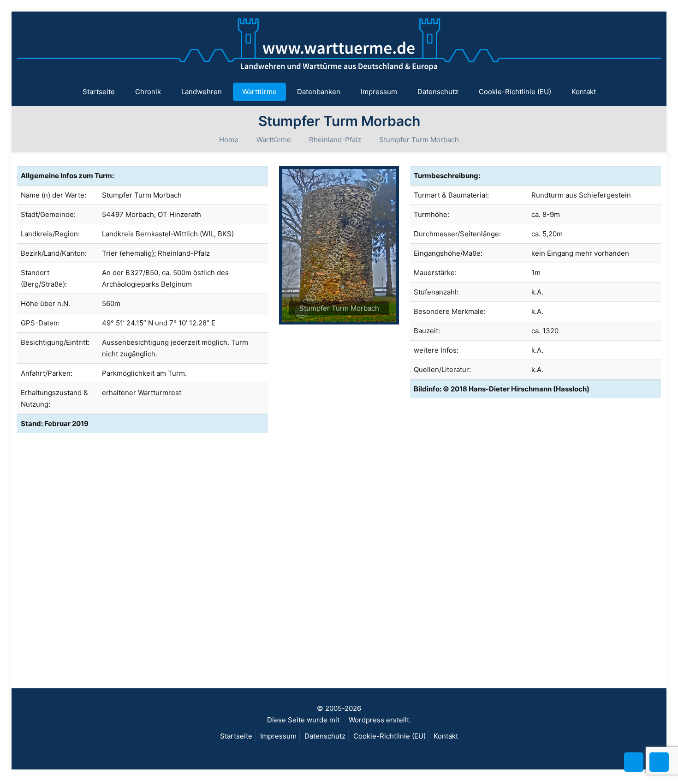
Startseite (236, 736)
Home (228, 139)
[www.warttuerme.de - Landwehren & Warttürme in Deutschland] (339, 45)
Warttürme (273, 139)
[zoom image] (339, 245)
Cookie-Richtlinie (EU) (389, 736)
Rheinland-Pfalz (335, 139)
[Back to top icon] (633, 762)
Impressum (278, 736)
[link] (339, 245)
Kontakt (446, 736)
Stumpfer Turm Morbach (419, 139)
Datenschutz (324, 736)
